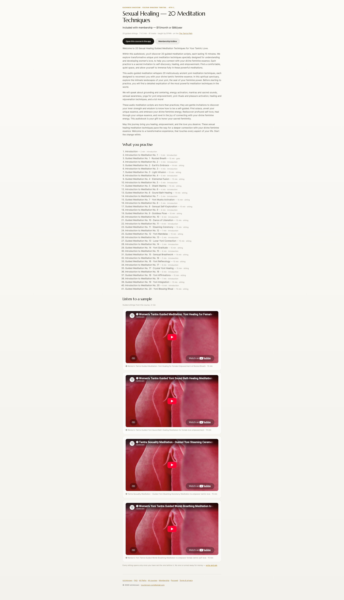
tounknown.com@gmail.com (152, 585)
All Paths (142, 580)
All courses (152, 580)
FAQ (135, 580)
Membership (164, 580)
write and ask (211, 565)
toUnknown (127, 580)
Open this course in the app (138, 41)
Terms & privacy (186, 580)
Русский (174, 580)
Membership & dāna (167, 41)
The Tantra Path (185, 33)
